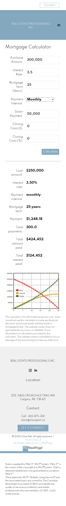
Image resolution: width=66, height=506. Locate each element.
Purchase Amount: (16, 60)
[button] (30, 370)
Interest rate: (18, 185)
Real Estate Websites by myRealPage (33, 443)
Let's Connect (33, 428)
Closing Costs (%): (16, 138)
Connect (49, 5)
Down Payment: (16, 113)
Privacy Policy (32, 440)
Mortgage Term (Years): (16, 86)
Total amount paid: (17, 243)
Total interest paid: (18, 259)
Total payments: (15, 229)
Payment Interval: (17, 101)
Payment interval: (17, 197)
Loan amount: (17, 172)
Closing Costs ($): (16, 126)
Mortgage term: (16, 209)
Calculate (50, 151)
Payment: (16, 219)
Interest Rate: (18, 72)
